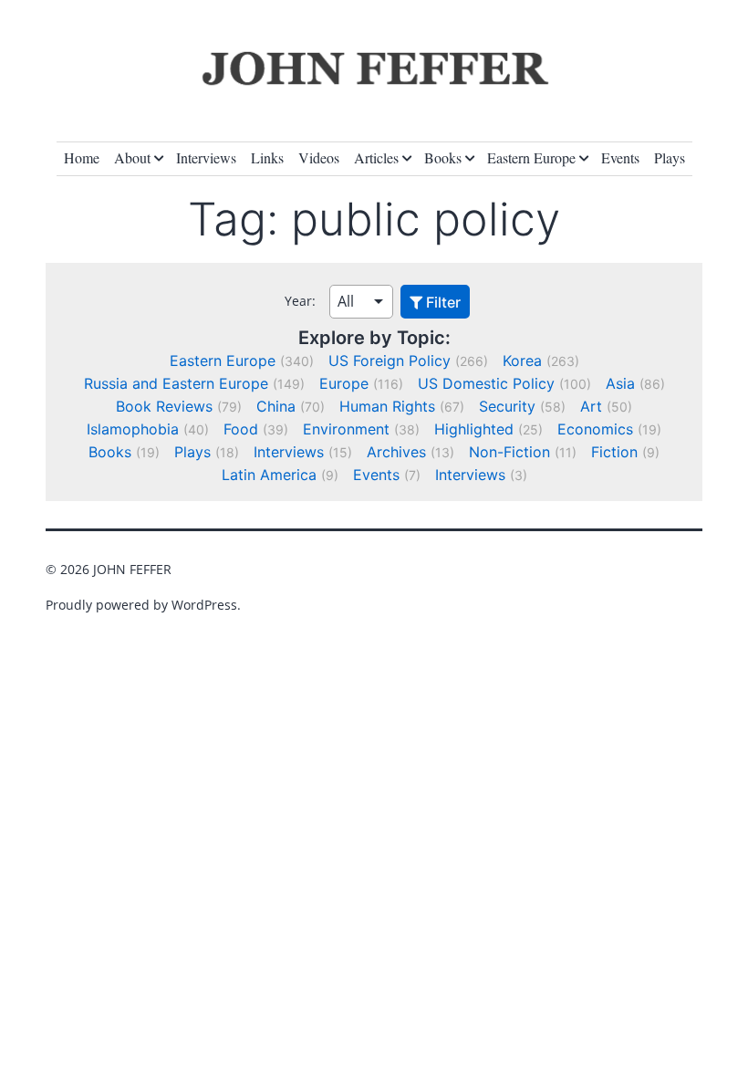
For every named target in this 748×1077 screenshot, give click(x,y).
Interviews (206, 157)
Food (240, 429)
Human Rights (387, 406)
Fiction (614, 452)
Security (507, 406)
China (276, 406)
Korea (522, 360)
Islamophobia (133, 429)
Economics (595, 429)
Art (591, 406)
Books (443, 157)
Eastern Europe (531, 157)
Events (620, 157)
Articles (376, 157)
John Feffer (132, 569)
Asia (620, 383)
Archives (396, 452)
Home (81, 157)
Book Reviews (164, 406)
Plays (669, 157)
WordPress (204, 604)
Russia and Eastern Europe (176, 383)
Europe (344, 383)
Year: (300, 300)
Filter (441, 302)
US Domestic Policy (486, 383)
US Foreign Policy (389, 360)
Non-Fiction (509, 452)
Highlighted (474, 429)
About (132, 157)
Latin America (269, 474)
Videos (318, 157)
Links (267, 157)
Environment (346, 429)
